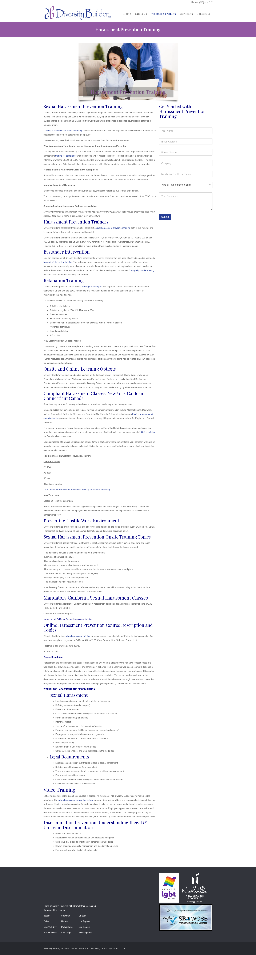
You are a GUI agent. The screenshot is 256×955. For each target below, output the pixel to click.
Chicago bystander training (141, 270)
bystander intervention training (58, 262)
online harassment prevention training (75, 799)
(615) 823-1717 (205, 2)
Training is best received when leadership (63, 130)
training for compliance (66, 155)
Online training (148, 432)
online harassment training (77, 635)
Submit (165, 216)
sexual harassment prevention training (112, 227)
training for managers (92, 286)
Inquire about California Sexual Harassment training (68, 619)
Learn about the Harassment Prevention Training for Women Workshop (77, 489)
